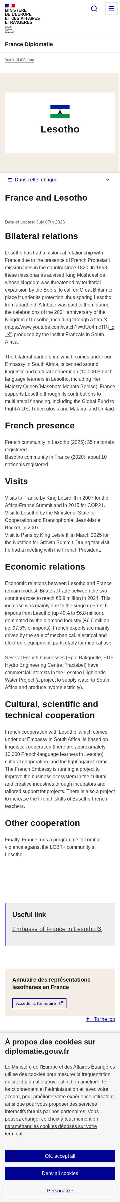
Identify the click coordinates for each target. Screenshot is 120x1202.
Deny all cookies (60, 1173)
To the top (104, 1019)
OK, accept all (60, 1156)
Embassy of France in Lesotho (54, 929)
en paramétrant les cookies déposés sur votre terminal (51, 1126)
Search (94, 8)
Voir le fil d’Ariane (19, 60)
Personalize (60, 1190)
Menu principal (111, 8)
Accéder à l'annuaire (36, 1003)
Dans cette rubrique (36, 179)
